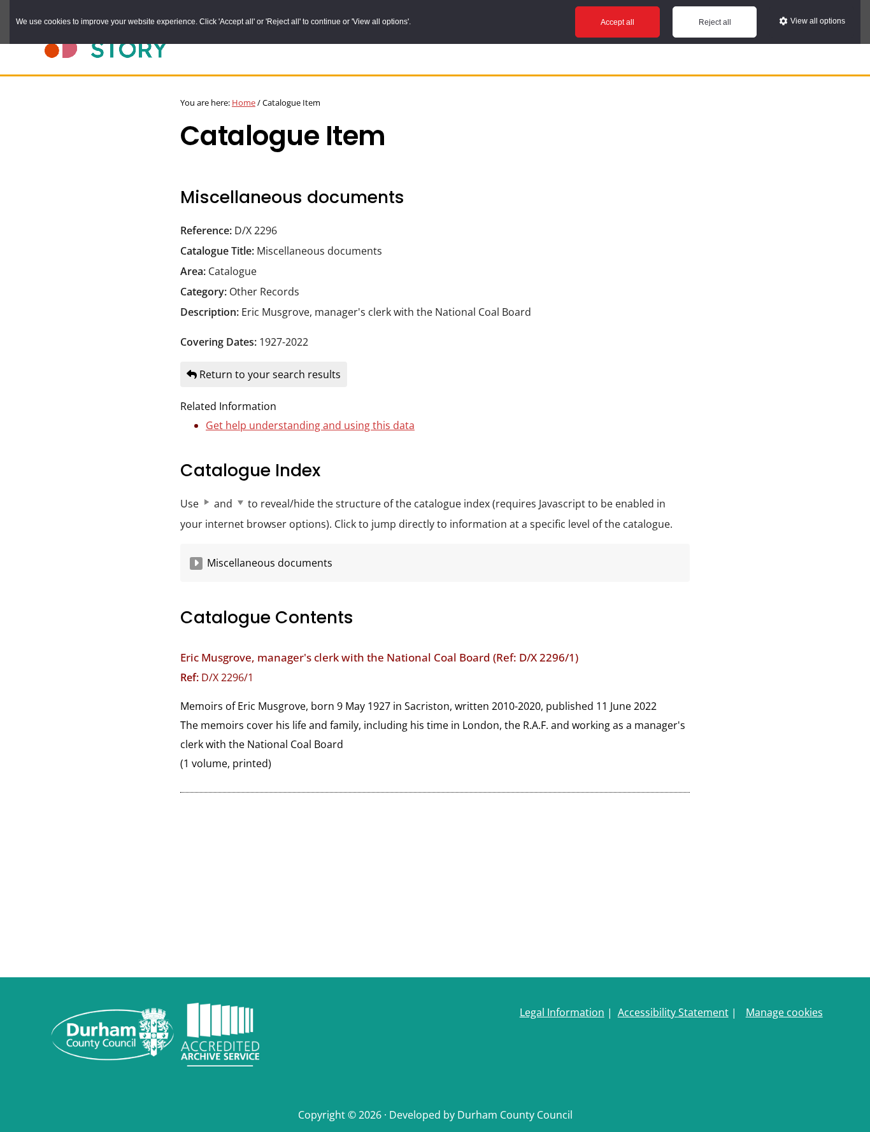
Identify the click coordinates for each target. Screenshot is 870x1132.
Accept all (617, 22)
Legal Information (562, 1012)
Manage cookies (784, 1012)
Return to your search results (269, 374)
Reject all (715, 22)
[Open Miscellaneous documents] (196, 563)
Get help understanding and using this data (310, 425)
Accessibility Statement (673, 1012)
